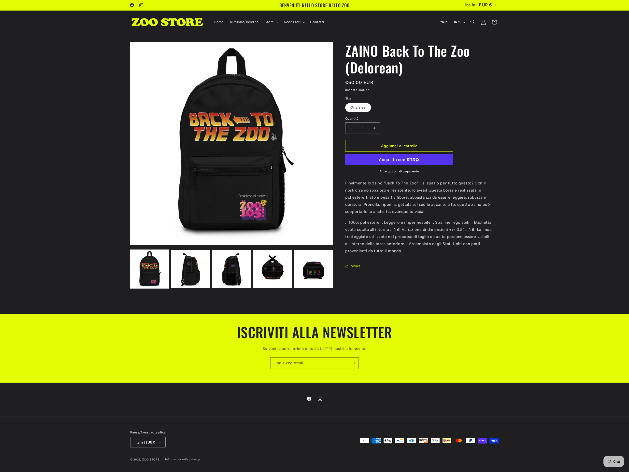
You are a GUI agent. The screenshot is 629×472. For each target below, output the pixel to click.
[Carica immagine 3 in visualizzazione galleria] (231, 269)
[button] (271, 22)
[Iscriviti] (353, 363)
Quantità (351, 118)
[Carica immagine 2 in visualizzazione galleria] (190, 269)
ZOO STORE (150, 459)
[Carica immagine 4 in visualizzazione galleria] (272, 269)
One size (358, 107)
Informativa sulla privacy (182, 459)
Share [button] (356, 266)
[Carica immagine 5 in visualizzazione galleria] (313, 269)
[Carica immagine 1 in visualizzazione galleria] (149, 269)
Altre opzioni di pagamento (399, 171)
